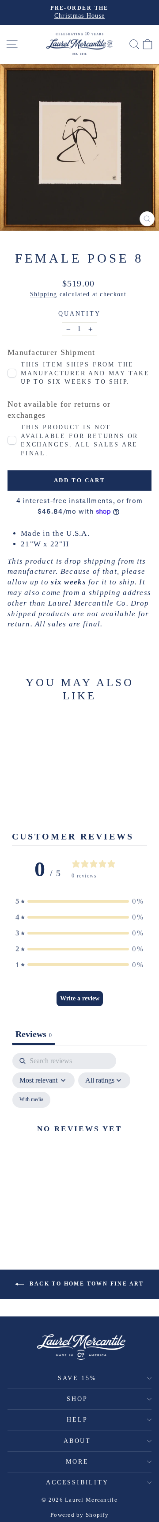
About (77, 1441)
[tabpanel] (79, 1139)
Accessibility (77, 1482)
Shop (77, 1399)
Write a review (79, 998)
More (77, 1461)
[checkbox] (31, 1100)
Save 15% (77, 1378)
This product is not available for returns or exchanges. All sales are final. (79, 440)
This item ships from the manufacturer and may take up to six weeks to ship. (85, 373)
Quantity (79, 313)
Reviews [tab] (33, 1034)
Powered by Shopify (79, 1514)
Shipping (43, 294)
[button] (79, 901)
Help (77, 1419)
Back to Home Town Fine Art (85, 1284)
